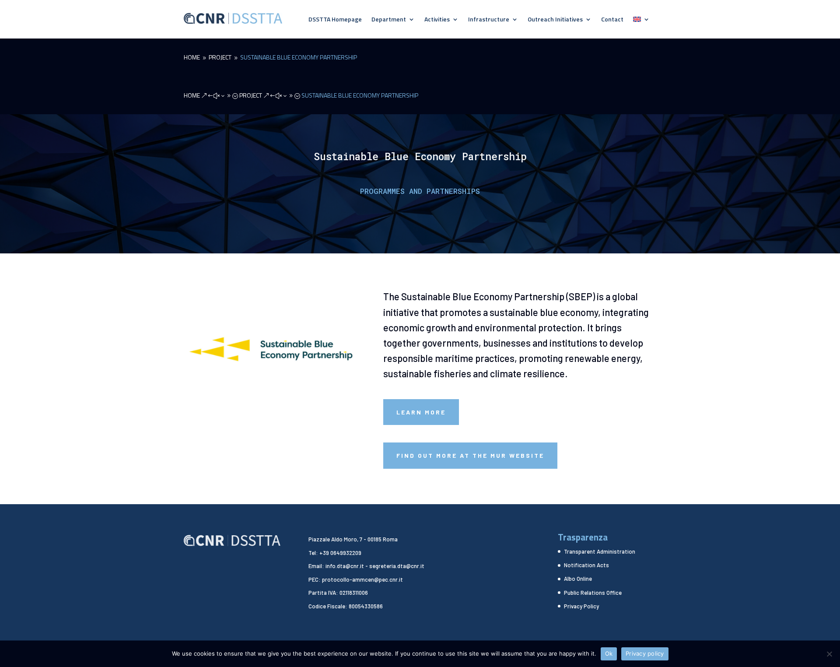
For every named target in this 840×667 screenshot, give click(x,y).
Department (388, 20)
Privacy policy (645, 653)
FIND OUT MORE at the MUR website (470, 455)
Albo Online (578, 578)
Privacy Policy (581, 606)
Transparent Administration (599, 551)
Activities (437, 20)
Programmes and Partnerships (420, 191)
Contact (612, 20)
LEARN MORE (421, 412)
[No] (829, 653)
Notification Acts (586, 565)
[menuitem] (641, 21)
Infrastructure (488, 20)
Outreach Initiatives (555, 20)
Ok (609, 653)
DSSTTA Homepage (335, 20)
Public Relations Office (593, 592)
